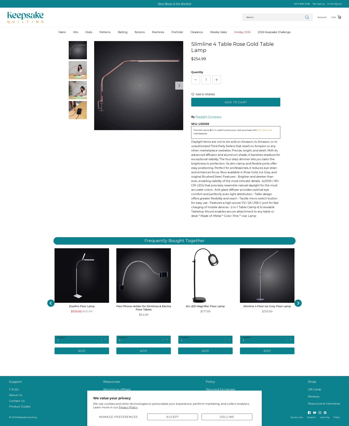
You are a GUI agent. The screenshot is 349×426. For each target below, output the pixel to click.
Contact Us (17, 401)
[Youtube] (314, 412)
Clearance (196, 32)
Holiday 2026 (242, 32)
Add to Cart (236, 102)
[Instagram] (319, 412)
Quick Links (296, 417)
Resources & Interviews (324, 403)
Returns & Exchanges (220, 389)
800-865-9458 (302, 3)
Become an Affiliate (117, 389)
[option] (138, 85)
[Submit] (307, 17)
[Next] (179, 86)
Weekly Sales (218, 32)
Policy (337, 417)
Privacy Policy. (128, 407)
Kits (75, 32)
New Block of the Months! (174, 3)
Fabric (62, 32)
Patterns (105, 32)
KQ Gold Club (265, 130)
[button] (203, 95)
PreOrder (177, 32)
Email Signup (334, 3)
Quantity (197, 72)
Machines (158, 32)
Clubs (88, 32)
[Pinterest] (325, 412)
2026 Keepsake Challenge (274, 32)
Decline (227, 417)
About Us (15, 395)
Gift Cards (314, 389)
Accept (172, 417)
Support (311, 417)
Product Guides (19, 406)
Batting (122, 32)
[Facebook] (309, 412)
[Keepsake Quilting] (25, 17)
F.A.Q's (14, 389)
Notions (140, 32)
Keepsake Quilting (27, 417)
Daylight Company (208, 116)
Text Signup (318, 3)
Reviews (313, 396)
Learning (324, 417)
